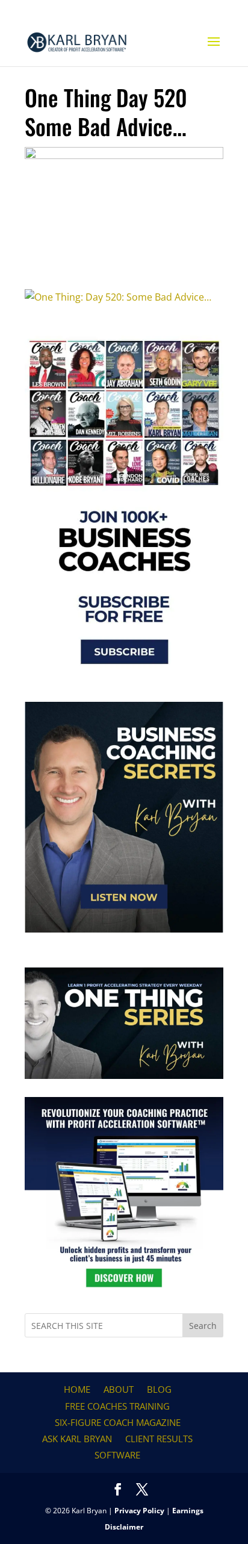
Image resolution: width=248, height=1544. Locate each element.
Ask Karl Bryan (77, 1439)
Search (203, 1325)
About (119, 1389)
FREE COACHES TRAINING (117, 1406)
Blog (159, 1389)
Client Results (159, 1439)
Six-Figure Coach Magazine (118, 1422)
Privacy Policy (139, 1510)
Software (117, 1455)
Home (77, 1389)
